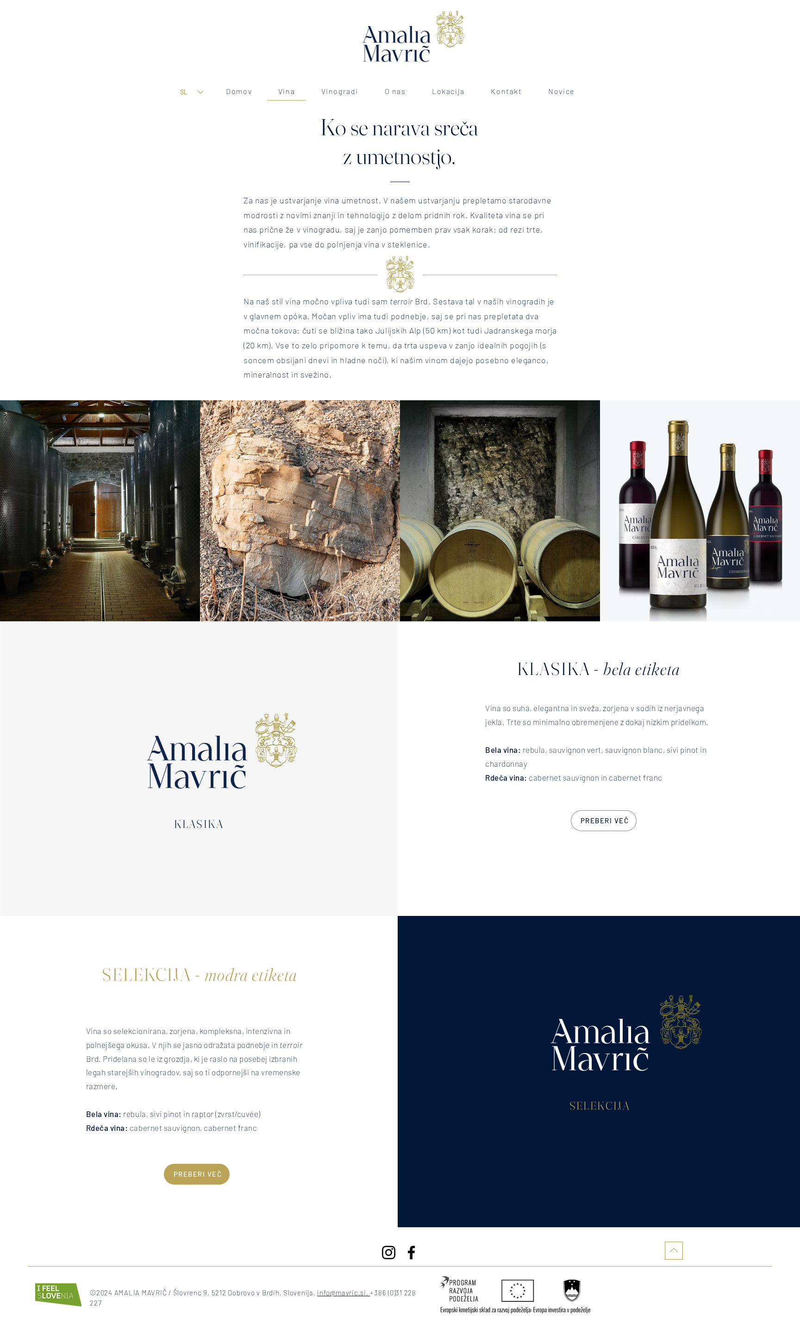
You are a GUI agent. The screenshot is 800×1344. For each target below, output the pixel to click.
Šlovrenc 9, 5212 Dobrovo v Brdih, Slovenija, (245, 1292)
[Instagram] (389, 1252)
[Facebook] (411, 1252)
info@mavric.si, (343, 1292)
